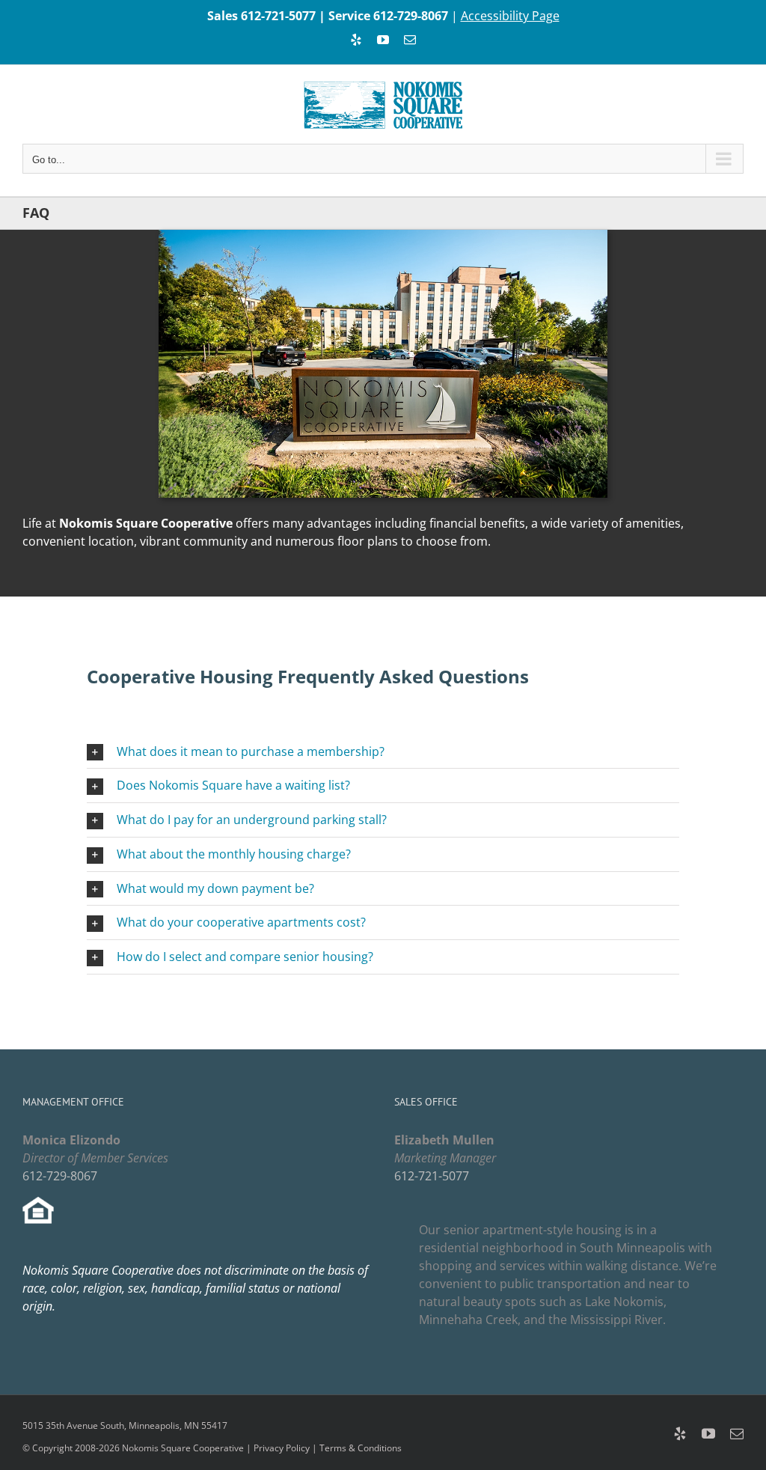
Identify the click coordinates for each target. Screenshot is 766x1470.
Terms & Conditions (360, 1448)
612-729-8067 (410, 15)
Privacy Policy (282, 1448)
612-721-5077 (278, 15)
